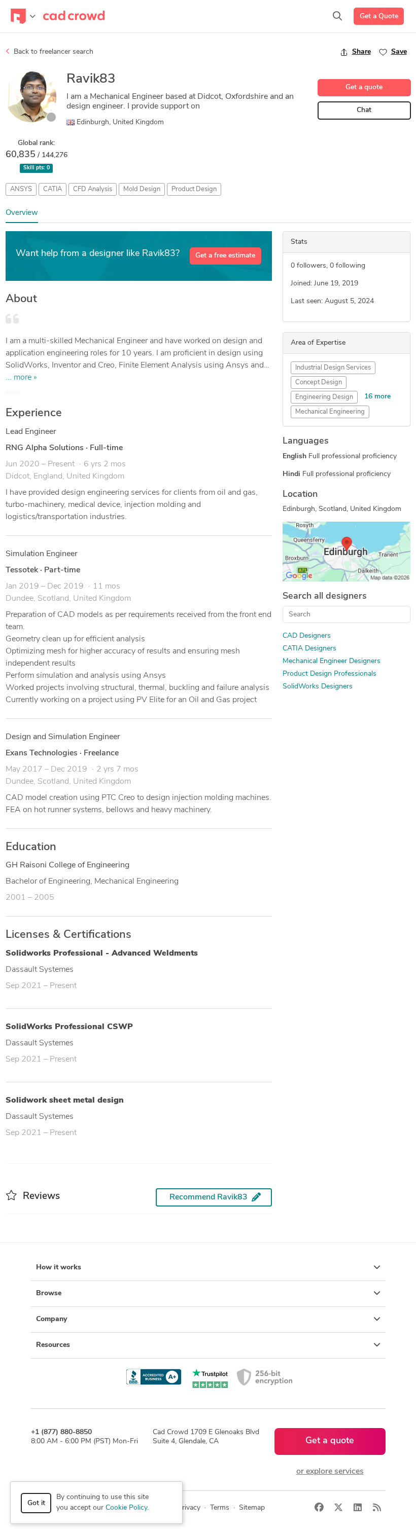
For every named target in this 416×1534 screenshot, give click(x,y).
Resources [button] (53, 1345)
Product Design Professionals (329, 674)
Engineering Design (324, 397)
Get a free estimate (225, 256)
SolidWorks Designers (318, 686)
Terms (219, 1508)
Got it (36, 1503)
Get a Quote (379, 16)
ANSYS (21, 189)
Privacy (189, 1508)
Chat (364, 110)
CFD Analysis (92, 189)
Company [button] (51, 1319)
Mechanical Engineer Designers (331, 661)
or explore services (330, 1472)
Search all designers (325, 596)
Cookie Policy (126, 1508)
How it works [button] (58, 1267)
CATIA (52, 189)
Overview (22, 213)
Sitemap (252, 1508)
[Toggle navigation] (23, 16)
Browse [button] (48, 1293)
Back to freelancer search (52, 52)
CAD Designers (307, 636)
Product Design (194, 189)
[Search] (337, 16)
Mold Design (141, 189)
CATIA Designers (309, 648)
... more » (21, 378)
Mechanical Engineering (330, 412)
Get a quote (364, 87)
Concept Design (318, 382)
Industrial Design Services (333, 367)
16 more (377, 396)
